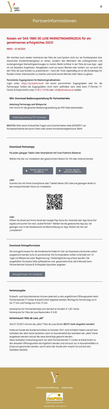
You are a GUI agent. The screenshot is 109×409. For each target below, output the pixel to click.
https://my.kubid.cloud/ (32, 83)
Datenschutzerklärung (47, 387)
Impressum (67, 387)
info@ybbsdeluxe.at (64, 89)
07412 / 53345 (42, 89)
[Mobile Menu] (101, 6)
